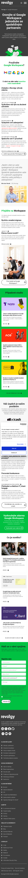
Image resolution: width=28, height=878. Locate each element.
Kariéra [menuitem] (5, 850)
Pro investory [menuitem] (6, 855)
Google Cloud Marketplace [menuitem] (10, 794)
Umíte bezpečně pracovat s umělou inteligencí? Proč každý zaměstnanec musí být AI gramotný (14, 560)
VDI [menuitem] (4, 792)
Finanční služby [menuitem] (7, 811)
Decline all (14, 452)
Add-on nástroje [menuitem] (7, 766)
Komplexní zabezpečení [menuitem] (9, 753)
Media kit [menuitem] (5, 852)
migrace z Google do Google (13, 146)
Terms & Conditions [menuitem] (20, 868)
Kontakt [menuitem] (5, 858)
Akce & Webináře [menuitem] (7, 834)
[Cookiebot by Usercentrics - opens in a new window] (20, 424)
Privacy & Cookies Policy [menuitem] (7, 868)
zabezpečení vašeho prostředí (9, 128)
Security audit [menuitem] (6, 771)
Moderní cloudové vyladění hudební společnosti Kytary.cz (13, 378)
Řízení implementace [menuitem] (8, 769)
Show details (20, 444)
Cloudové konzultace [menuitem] (8, 748)
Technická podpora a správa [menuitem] (10, 758)
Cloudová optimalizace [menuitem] (9, 755)
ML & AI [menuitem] (5, 787)
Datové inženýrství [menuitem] (7, 789)
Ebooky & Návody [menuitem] (7, 831)
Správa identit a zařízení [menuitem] (9, 797)
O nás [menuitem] (4, 845)
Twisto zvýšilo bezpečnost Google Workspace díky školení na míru (13, 314)
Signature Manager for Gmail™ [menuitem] (10, 800)
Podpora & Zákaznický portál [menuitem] (10, 774)
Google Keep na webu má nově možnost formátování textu (12, 592)
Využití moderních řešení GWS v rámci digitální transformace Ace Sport (12, 346)
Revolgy (3, 9)
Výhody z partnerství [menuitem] (8, 745)
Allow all (14, 448)
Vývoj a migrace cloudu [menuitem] (9, 750)
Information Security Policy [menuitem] (10, 860)
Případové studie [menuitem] (7, 826)
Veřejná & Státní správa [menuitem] (9, 818)
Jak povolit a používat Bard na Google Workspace (12, 623)
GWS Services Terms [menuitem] (6, 870)
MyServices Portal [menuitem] (7, 847)
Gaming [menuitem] (5, 816)
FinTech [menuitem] (5, 813)
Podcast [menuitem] (5, 836)
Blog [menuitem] (4, 829)
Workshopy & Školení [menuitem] (8, 777)
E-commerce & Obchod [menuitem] (9, 808)
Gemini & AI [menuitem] (6, 779)
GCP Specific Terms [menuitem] (18, 870)
